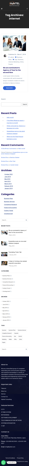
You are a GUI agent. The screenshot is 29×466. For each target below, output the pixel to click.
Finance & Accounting (10, 207)
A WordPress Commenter (8, 148)
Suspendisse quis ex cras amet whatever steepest (14, 153)
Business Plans (8, 198)
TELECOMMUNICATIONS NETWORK (11, 420)
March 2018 (8, 183)
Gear (15, 336)
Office (15, 339)
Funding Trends (8, 210)
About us (3, 391)
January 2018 (8, 188)
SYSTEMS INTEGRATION (8, 423)
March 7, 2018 (21, 54)
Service (3, 394)
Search (3, 99)
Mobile (10, 339)
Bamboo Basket (14, 157)
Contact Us (4, 396)
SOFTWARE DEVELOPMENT (9, 417)
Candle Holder (14, 165)
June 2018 (7, 176)
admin (12, 57)
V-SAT (3, 426)
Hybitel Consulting (6, 399)
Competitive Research (10, 204)
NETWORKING (5, 415)
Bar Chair (12, 161)
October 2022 (8, 174)
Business (20, 59)
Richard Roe (4, 157)
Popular (10, 64)
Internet (10, 62)
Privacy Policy (20, 458)
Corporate (16, 333)
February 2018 (8, 186)
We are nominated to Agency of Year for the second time (12, 70)
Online (22, 62)
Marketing (16, 62)
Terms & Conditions (10, 458)
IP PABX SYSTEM (6, 412)
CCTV (2, 409)
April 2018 (7, 181)
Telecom (3, 388)
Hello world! (10, 117)
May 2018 (7, 179)
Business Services (9, 201)
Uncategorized (8, 213)
